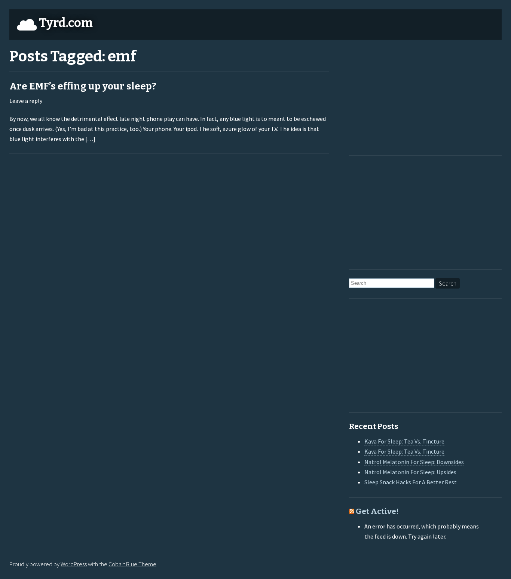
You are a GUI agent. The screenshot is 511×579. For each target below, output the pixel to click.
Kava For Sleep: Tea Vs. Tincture (404, 441)
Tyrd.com (66, 23)
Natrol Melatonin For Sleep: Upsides (410, 472)
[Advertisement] (396, 96)
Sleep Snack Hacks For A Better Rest (410, 482)
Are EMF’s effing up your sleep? (82, 86)
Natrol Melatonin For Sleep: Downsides (414, 462)
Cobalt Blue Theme (132, 564)
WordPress (74, 564)
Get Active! (377, 511)
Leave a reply (25, 100)
